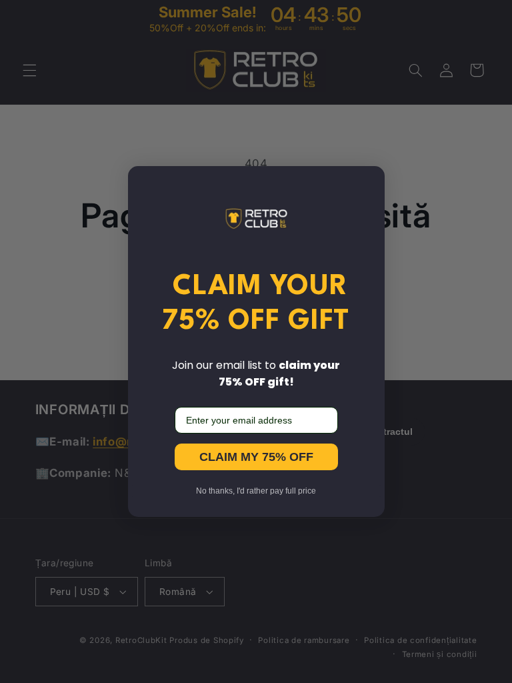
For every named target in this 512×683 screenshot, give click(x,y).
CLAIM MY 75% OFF (256, 457)
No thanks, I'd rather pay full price (256, 491)
